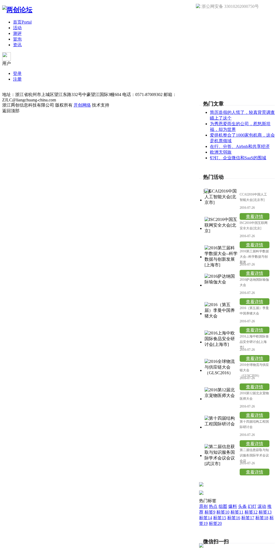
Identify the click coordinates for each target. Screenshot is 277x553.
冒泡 (17, 39)
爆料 (232, 506)
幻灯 (252, 506)
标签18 (261, 517)
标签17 (247, 517)
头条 (242, 506)
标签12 (251, 512)
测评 (17, 33)
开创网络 (82, 105)
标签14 (205, 517)
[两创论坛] (17, 9)
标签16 (233, 517)
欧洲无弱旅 (221, 152)
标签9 (210, 512)
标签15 (219, 517)
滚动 (262, 506)
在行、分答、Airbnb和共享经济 (240, 146)
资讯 (17, 44)
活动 (17, 27)
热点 (213, 506)
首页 (22, 22)
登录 (17, 73)
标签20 (215, 523)
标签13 (265, 512)
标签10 (222, 512)
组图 (223, 506)
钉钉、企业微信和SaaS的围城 (238, 157)
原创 (203, 506)
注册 (17, 79)
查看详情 (254, 216)
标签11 (236, 512)
